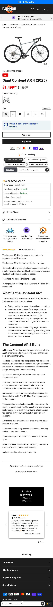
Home (4, 24)
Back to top (26, 555)
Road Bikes (25, 24)
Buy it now (26, 142)
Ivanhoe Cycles (13, 600)
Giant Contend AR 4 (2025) (11, 27)
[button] (26, 471)
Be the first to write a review (26, 472)
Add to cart (26, 135)
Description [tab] (8, 249)
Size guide (46, 108)
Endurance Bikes (37, 24)
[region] (26, 524)
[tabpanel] (26, 356)
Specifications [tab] (27, 249)
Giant (4, 71)
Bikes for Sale (13, 24)
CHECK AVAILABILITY (15, 181)
